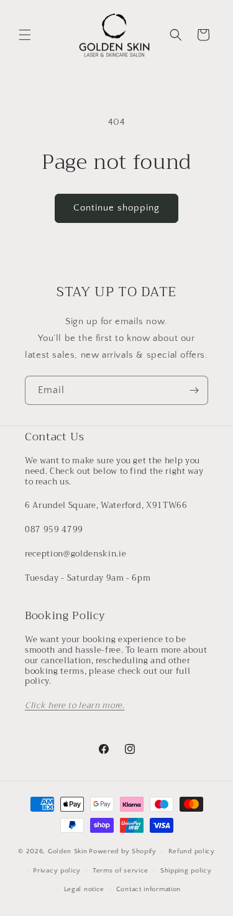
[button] (25, 34)
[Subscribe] (194, 390)
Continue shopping (116, 207)
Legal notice (84, 889)
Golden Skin (68, 851)
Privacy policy (57, 870)
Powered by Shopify (123, 851)
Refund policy (191, 851)
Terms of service (120, 870)
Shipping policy (186, 870)
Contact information (148, 889)
